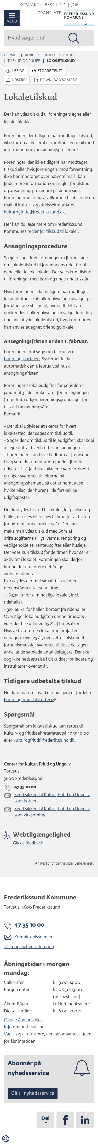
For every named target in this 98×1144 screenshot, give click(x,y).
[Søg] (74, 38)
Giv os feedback (28, 843)
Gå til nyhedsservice (32, 1093)
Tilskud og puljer (24, 61)
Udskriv (19, 80)
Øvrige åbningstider (23, 1020)
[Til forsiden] (79, 18)
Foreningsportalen (22, 359)
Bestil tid (55, 5)
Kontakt (29, 5)
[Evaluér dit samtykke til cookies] (5, 1138)
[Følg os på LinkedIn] (85, 1120)
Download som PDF (58, 80)
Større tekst (50, 71)
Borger (32, 55)
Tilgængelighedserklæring (29, 947)
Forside (11, 55)
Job (75, 5)
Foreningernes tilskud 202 (29, 700)
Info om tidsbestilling (24, 1027)
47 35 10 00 (29, 925)
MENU (12, 21)
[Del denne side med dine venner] (45, 1120)
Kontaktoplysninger (33, 937)
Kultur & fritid (59, 55)
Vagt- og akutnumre (24, 1034)
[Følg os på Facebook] (65, 1120)
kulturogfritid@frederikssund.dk (34, 212)
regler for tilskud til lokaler (52, 232)
